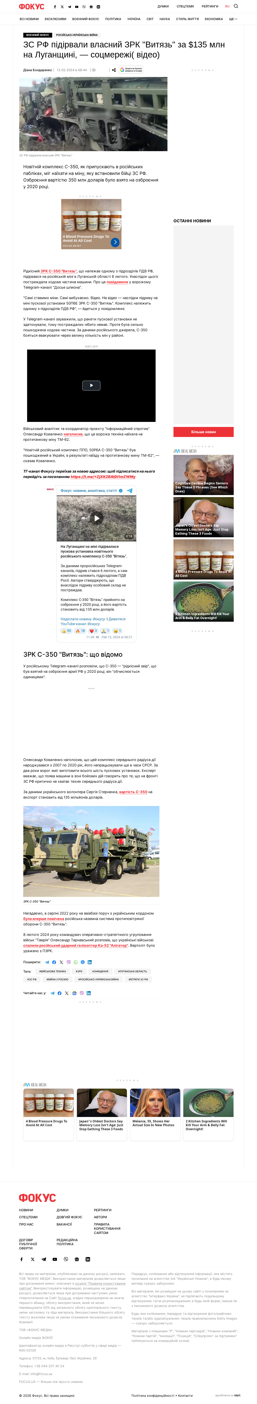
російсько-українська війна (99, 979)
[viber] (65, 1259)
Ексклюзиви (55, 19)
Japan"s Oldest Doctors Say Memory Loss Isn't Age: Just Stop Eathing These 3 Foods (201, 529)
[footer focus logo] (37, 1198)
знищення (101, 971)
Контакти (185, 1396)
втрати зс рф (139, 979)
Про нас (26, 1224)
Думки (163, 6)
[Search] (236, 6)
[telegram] (43, 1259)
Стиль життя (187, 19)
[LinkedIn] (98, 6)
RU (227, 6)
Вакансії (64, 1224)
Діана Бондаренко (37, 70)
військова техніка (53, 971)
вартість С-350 (133, 792)
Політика (113, 19)
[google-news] (76, 1259)
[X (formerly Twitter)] (62, 6)
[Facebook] (55, 6)
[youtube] (54, 1259)
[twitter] (32, 1259)
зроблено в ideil (228, 1395)
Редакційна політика (67, 1242)
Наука (165, 19)
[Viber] (84, 6)
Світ (150, 19)
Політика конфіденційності (153, 1396)
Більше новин (203, 432)
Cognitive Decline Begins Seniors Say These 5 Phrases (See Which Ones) (201, 487)
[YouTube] (76, 6)
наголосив (73, 434)
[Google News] (91, 6)
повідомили (117, 282)
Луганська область (133, 971)
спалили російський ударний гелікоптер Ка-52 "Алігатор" (75, 945)
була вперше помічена (43, 919)
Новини (26, 1210)
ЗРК (80, 971)
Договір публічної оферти (28, 1244)
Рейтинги (210, 6)
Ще (231, 19)
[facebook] (21, 1259)
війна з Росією (58, 979)
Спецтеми (185, 6)
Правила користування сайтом (107, 1228)
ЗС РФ (33, 979)
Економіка (214, 19)
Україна (134, 19)
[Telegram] (69, 6)
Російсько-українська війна (77, 35)
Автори (100, 1217)
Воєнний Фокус (85, 19)
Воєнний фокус (37, 35)
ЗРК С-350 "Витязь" (58, 271)
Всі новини (29, 19)
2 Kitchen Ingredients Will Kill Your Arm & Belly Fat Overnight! (202, 616)
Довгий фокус (69, 1217)
